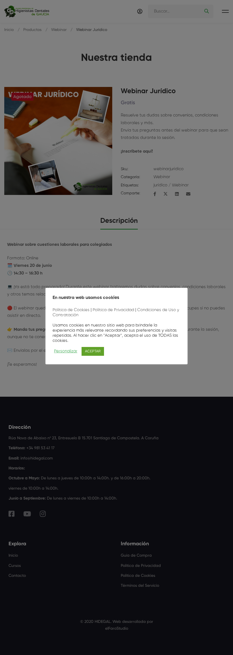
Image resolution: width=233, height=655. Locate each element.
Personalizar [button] (65, 351)
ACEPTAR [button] (93, 351)
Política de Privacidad (113, 310)
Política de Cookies (71, 310)
